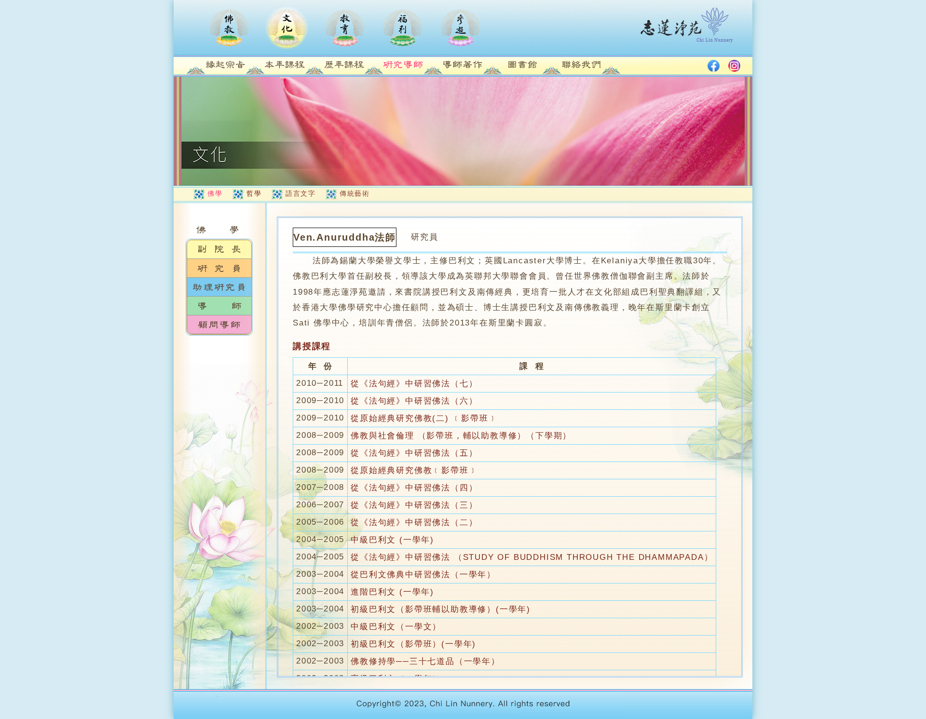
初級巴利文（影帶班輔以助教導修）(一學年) (441, 609)
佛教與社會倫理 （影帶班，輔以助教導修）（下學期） (461, 435)
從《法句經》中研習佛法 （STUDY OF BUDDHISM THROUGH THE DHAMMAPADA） (532, 557)
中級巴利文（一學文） (396, 626)
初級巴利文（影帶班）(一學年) (413, 644)
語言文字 (300, 193)
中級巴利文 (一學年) (392, 539)
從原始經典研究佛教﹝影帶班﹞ (414, 470)
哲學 (253, 193)
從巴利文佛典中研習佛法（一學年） (423, 574)
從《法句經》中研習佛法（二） (414, 522)
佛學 (214, 193)
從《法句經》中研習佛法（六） (414, 401)
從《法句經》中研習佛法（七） (414, 383)
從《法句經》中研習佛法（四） (414, 487)
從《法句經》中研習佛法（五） (414, 453)
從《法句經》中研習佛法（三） (414, 505)
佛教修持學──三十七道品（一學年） (425, 661)
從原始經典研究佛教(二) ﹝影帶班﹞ (424, 418)
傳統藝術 (354, 193)
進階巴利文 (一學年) (392, 592)
